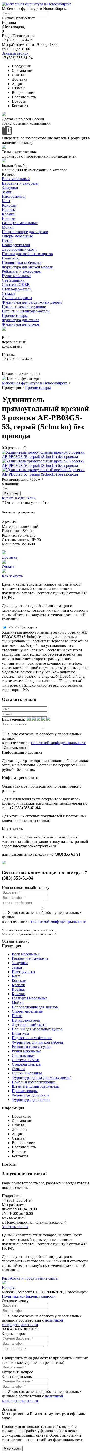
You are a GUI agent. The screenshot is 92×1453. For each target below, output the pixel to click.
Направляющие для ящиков (25, 232)
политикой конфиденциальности (58, 743)
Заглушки (10, 187)
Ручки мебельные (16, 276)
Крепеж (8, 210)
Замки (7, 192)
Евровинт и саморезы (20, 183)
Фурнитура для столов (21, 324)
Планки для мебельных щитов (27, 254)
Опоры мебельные (17, 236)
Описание (28, 628)
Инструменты (13, 196)
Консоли (9, 205)
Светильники (13, 280)
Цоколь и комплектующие (24, 307)
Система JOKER (16, 285)
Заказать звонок (15, 53)
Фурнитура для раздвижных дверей (32, 302)
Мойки (8, 227)
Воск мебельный (16, 179)
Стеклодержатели (17, 289)
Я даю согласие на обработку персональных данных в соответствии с (42, 1320)
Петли (7, 240)
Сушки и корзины (17, 298)
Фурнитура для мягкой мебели (27, 267)
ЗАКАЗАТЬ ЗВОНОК (20, 1329)
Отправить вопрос (17, 1372)
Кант (6, 201)
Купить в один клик (19, 498)
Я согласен (12, 1448)
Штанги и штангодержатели (26, 311)
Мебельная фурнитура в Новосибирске (35, 383)
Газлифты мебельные (20, 223)
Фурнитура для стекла (20, 320)
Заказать (9, 1409)
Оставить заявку (15, 941)
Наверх (8, 1287)
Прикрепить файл (17, 1358)
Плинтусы (10, 258)
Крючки (8, 218)
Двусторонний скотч (19, 249)
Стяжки (8, 293)
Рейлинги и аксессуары (21, 271)
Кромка (8, 214)
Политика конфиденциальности (29, 1296)
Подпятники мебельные (22, 262)
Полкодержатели (16, 245)
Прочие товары (15, 315)
